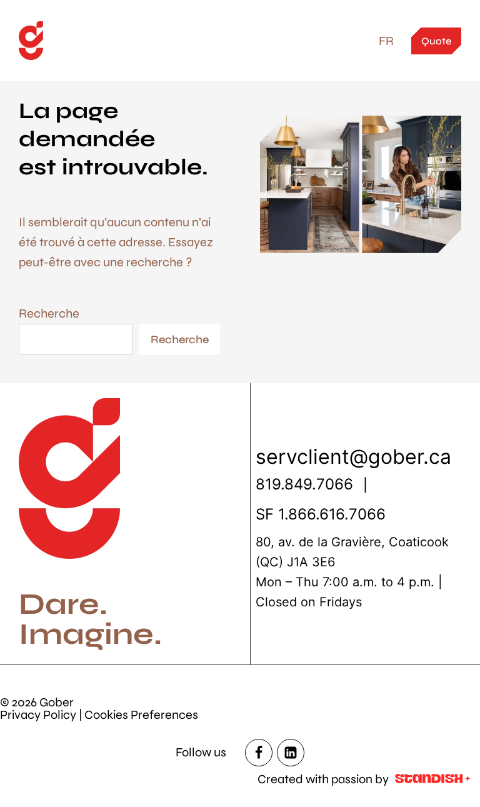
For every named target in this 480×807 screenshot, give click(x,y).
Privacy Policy (38, 715)
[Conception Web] (432, 779)
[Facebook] (258, 752)
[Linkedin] (290, 752)
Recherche (49, 313)
